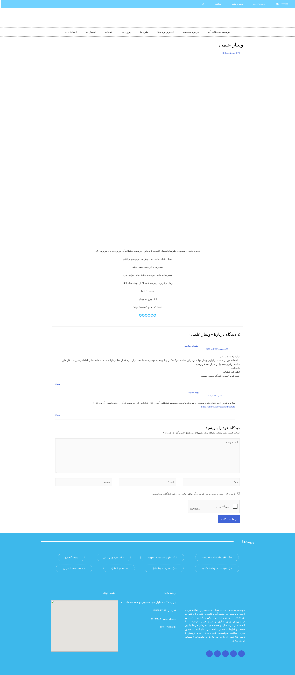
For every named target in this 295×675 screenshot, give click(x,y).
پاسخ (57, 384)
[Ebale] (5, 4)
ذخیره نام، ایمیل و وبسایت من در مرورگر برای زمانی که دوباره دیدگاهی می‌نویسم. (193, 493)
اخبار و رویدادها (165, 32)
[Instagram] (241, 653)
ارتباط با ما (71, 32)
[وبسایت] (83, 483)
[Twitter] (233, 653)
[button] (217, 557)
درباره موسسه (191, 32)
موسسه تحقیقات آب (219, 32)
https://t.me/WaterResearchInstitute (218, 406)
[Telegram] (225, 653)
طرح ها (144, 32)
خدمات (109, 32)
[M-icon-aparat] (27, 4)
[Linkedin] (22, 4)
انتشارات (91, 32)
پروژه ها (126, 32)
